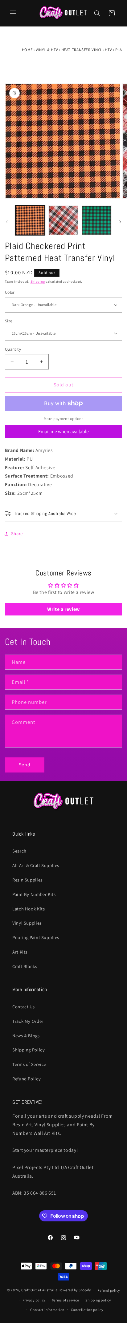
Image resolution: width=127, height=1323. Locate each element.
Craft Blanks (24, 966)
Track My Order (27, 1021)
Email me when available (63, 431)
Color (10, 292)
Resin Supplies (27, 880)
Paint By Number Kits (34, 894)
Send (25, 764)
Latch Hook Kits (28, 909)
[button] (13, 13)
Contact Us (23, 1007)
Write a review (63, 609)
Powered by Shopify (75, 1290)
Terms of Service (29, 1064)
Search (19, 851)
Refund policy (108, 1290)
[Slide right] (120, 221)
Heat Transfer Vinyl (81, 49)
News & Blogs (26, 1036)
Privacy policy (34, 1300)
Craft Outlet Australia (39, 1290)
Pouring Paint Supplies (35, 937)
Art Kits (19, 952)
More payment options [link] (64, 418)
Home (27, 49)
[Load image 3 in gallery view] (97, 220)
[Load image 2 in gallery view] (63, 220)
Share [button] (17, 533)
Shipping (38, 281)
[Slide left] (7, 221)
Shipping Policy (28, 1050)
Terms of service (65, 1300)
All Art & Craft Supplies (35, 865)
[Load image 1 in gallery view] (30, 220)
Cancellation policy (87, 1309)
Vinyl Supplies (27, 923)
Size (9, 321)
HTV (108, 49)
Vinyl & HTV (47, 49)
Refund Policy (26, 1079)
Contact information (47, 1309)
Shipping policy (98, 1300)
